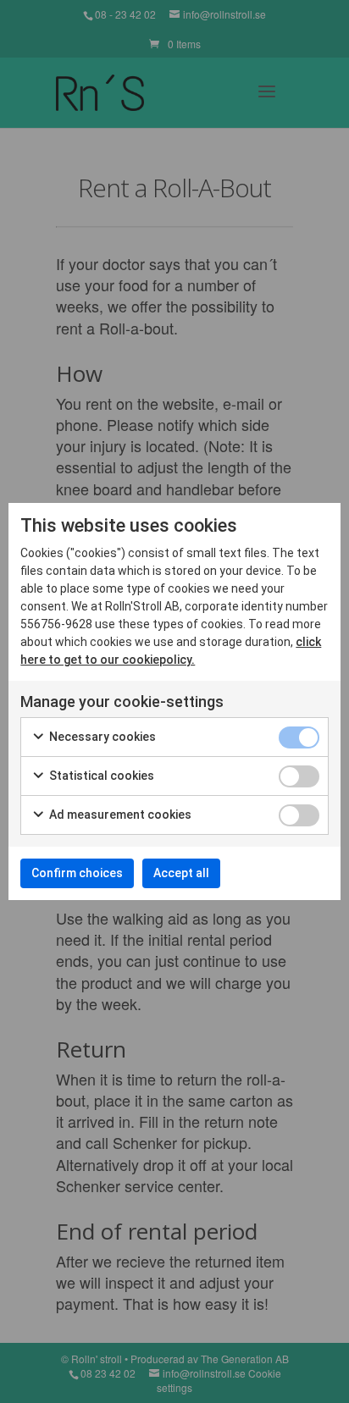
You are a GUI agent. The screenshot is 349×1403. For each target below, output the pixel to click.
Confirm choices (77, 873)
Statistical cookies (100, 775)
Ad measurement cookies (119, 814)
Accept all (181, 873)
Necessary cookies (101, 736)
